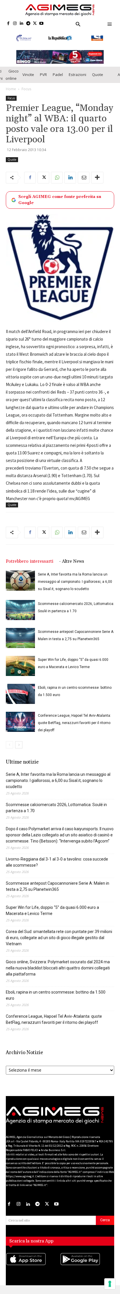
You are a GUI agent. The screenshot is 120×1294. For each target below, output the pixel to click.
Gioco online (12, 78)
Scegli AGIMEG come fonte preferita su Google (59, 203)
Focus (26, 92)
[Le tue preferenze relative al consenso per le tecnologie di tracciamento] (109, 1283)
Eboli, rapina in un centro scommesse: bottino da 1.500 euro (55, 998)
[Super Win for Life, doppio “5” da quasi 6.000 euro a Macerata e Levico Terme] (20, 669)
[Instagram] (15, 23)
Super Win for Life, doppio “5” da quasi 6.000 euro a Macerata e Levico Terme (52, 914)
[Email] (83, 181)
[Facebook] (8, 23)
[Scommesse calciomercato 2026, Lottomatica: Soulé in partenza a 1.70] (20, 613)
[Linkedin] (21, 23)
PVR (43, 78)
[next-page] (18, 748)
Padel (58, 78)
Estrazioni (77, 78)
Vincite (28, 78)
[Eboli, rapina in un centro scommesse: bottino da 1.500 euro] (20, 697)
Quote (97, 78)
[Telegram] (28, 23)
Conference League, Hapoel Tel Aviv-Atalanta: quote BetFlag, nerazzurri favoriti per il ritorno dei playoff (74, 726)
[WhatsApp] (57, 181)
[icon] (33, 1268)
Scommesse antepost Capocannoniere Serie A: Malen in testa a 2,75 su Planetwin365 (57, 889)
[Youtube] (41, 23)
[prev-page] (9, 748)
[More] (97, 181)
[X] (34, 23)
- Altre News (71, 565)
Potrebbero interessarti (29, 565)
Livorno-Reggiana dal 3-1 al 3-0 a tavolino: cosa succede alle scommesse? (57, 865)
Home (11, 92)
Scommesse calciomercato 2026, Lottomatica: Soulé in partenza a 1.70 (56, 811)
